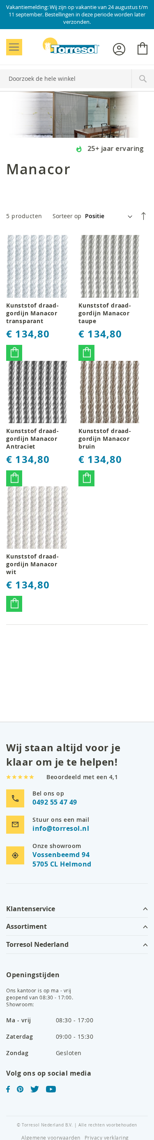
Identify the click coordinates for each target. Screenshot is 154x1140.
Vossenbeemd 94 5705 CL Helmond (62, 859)
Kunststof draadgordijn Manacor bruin (104, 438)
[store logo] (71, 45)
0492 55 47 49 (54, 802)
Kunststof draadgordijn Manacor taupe (104, 313)
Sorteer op (67, 216)
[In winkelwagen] (14, 353)
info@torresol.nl (60, 828)
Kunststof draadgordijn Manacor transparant (32, 313)
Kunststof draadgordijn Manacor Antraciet (32, 438)
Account (119, 49)
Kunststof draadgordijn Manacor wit (32, 564)
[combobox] (77, 78)
